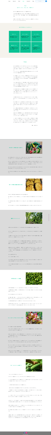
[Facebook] (24, 432)
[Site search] (46, 1)
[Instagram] (26, 432)
